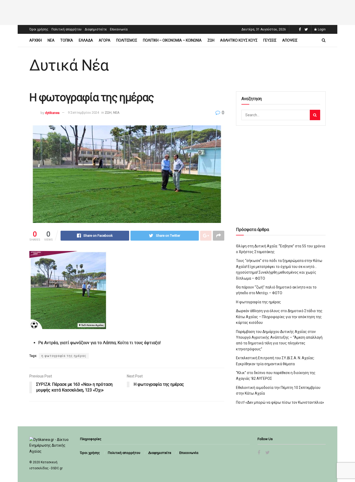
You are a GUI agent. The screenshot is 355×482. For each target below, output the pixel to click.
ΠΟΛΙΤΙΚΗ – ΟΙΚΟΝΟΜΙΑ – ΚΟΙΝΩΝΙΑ (172, 40)
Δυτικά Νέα (69, 65)
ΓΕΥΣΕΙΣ (270, 40)
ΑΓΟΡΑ (104, 40)
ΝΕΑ (51, 40)
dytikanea (52, 112)
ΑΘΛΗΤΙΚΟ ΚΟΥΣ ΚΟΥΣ (239, 40)
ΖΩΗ (210, 40)
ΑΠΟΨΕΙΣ (290, 40)
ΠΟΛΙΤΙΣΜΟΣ (126, 40)
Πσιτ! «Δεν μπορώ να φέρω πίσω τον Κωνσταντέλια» (280, 402)
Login (321, 29)
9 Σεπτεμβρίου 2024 (83, 112)
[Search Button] (315, 115)
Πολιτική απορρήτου (66, 29)
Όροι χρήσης (38, 29)
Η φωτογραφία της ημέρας (258, 302)
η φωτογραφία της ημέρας (63, 356)
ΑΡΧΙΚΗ (35, 40)
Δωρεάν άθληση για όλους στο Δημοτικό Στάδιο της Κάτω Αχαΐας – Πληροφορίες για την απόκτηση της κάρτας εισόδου (279, 317)
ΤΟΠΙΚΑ (66, 40)
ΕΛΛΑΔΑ (86, 40)
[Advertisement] (177, 11)
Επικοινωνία (119, 29)
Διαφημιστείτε (96, 29)
